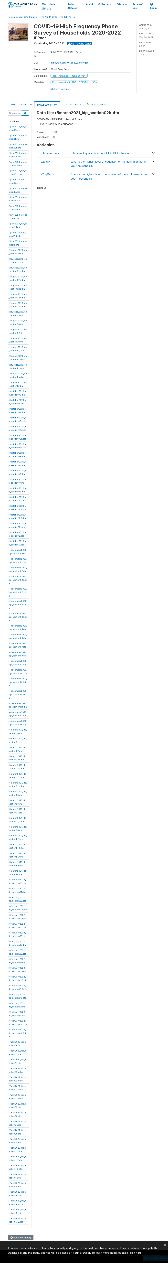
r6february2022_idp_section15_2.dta (17, 1033)
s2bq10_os (47, 174)
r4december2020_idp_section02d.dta (18, 617)
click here (135, 1252)
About (89, 4)
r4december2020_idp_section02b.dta (18, 592)
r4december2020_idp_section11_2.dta (18, 682)
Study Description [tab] (21, 104)
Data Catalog (72, 6)
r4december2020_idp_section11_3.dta (18, 694)
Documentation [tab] (72, 104)
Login (153, 8)
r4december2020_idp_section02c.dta (18, 604)
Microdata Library (48, 6)
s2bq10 (45, 161)
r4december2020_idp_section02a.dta (18, 580)
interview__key (50, 153)
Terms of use (138, 6)
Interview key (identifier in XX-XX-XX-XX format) (101, 153)
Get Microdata (81, 43)
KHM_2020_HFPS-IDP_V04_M (60, 17)
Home (11, 17)
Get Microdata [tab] (97, 104)
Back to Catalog (22, 1237)
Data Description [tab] (47, 105)
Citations (122, 4)
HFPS (41, 17)
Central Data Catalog (26, 17)
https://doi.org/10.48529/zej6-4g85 (70, 62)
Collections (104, 4)
